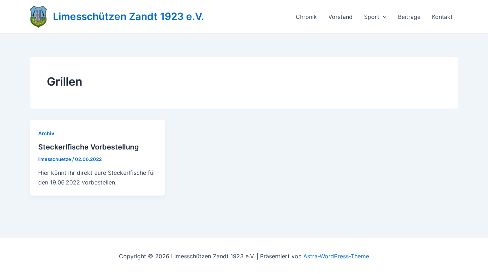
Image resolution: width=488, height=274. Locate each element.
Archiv (46, 133)
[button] (383, 16)
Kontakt (442, 16)
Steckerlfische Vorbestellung (88, 147)
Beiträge (409, 16)
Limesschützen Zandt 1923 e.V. (128, 16)
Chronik (306, 16)
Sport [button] (371, 16)
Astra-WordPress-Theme (336, 256)
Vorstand (340, 16)
